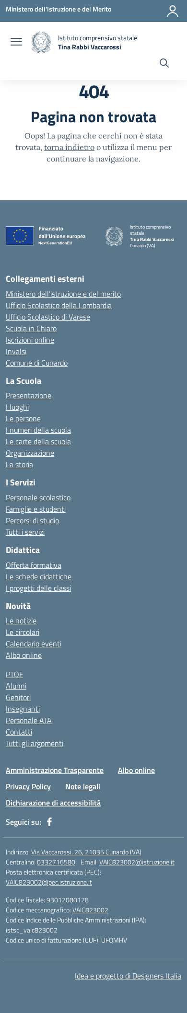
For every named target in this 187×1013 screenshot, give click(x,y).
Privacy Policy (28, 786)
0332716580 (56, 862)
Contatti (19, 731)
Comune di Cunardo (37, 362)
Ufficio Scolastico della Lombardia (59, 305)
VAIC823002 (90, 910)
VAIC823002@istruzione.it (137, 862)
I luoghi (17, 407)
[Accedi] (172, 11)
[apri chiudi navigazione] (16, 42)
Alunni (16, 685)
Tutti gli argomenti (34, 743)
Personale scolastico (38, 497)
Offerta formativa (33, 565)
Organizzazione (30, 453)
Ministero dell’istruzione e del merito (63, 293)
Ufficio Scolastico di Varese (48, 316)
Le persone (23, 418)
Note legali (82, 786)
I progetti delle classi (38, 588)
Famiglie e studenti (36, 509)
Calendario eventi (33, 643)
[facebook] (49, 821)
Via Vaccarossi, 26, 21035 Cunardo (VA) (86, 852)
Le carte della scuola (38, 441)
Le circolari (22, 632)
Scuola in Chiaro (31, 328)
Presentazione (28, 395)
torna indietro (69, 147)
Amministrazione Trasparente (55, 770)
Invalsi (16, 351)
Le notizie (21, 620)
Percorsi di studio (32, 520)
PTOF (14, 674)
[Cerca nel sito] (164, 64)
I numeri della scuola (38, 430)
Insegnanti (23, 708)
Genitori (18, 697)
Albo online (24, 655)
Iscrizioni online (30, 339)
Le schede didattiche (38, 576)
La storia (19, 464)
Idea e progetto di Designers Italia (128, 975)
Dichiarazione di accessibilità (53, 802)
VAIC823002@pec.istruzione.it (49, 882)
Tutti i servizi (25, 532)
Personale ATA (29, 720)
